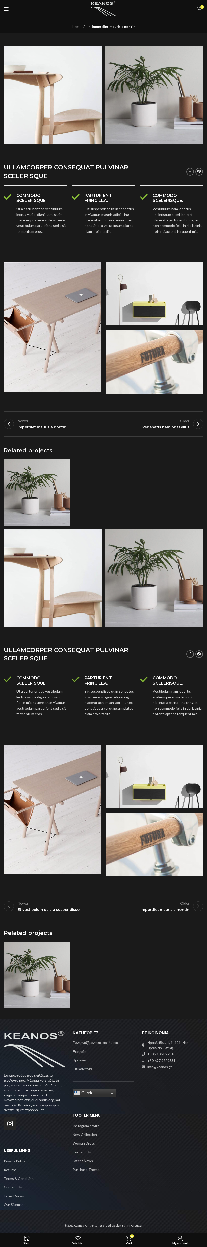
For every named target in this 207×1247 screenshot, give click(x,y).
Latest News (14, 1196)
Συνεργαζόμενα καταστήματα (95, 1042)
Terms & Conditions (19, 1178)
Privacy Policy (14, 1161)
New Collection (85, 1134)
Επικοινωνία (82, 1069)
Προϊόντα (80, 1060)
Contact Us (13, 1187)
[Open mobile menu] (6, 9)
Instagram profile (86, 1126)
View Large (65, 463)
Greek (86, 1093)
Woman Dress (84, 1143)
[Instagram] (10, 1123)
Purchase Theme (86, 1169)
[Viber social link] (199, 172)
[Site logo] (103, 8)
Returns (10, 1170)
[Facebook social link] (190, 172)
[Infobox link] (35, 214)
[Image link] (34, 1049)
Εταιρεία (79, 1051)
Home (76, 26)
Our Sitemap (14, 1204)
